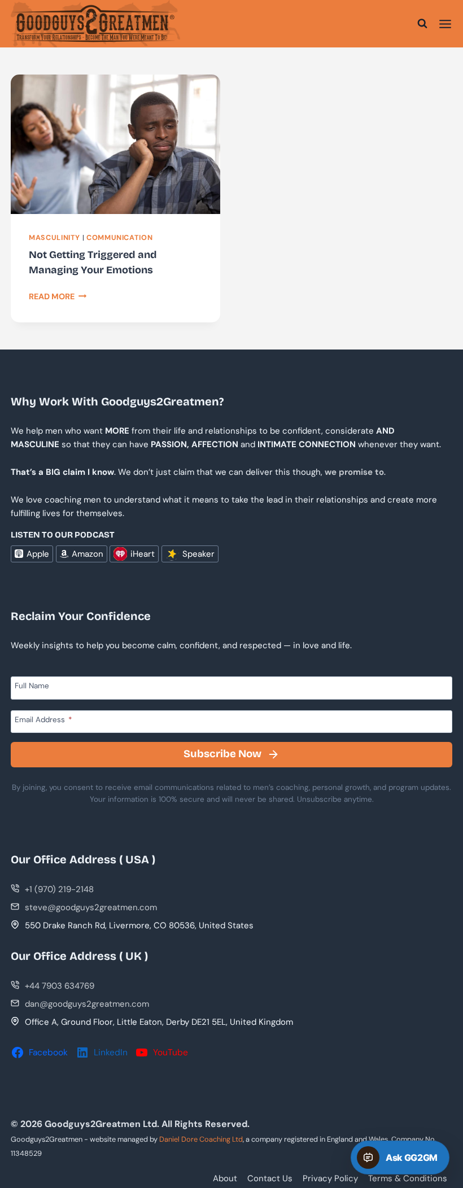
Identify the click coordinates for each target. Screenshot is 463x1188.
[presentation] (115, 144)
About (225, 1178)
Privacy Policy (330, 1178)
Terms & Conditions (407, 1178)
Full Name (32, 686)
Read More (58, 296)
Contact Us (269, 1178)
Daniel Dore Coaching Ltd (201, 1139)
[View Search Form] (422, 24)
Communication (119, 237)
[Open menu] (445, 24)
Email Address (43, 719)
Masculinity (54, 237)
